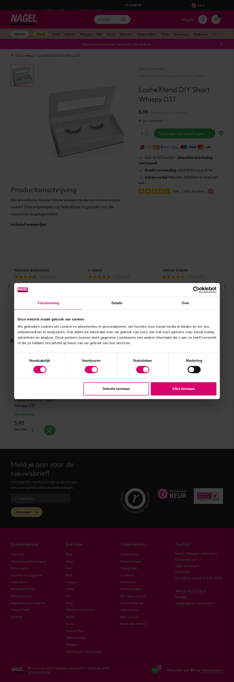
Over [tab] (185, 303)
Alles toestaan (183, 389)
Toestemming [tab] (48, 303)
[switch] (91, 369)
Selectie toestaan (116, 389)
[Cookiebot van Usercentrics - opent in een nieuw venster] (196, 289)
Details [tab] (117, 303)
